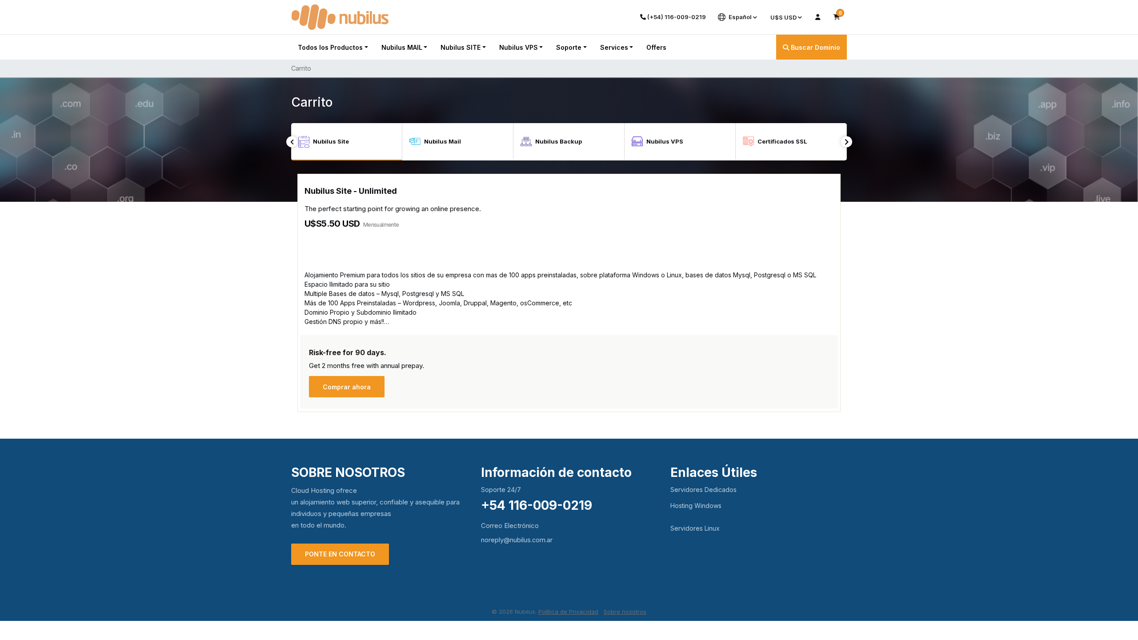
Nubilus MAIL (401, 47)
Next (846, 142)
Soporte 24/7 (501, 489)
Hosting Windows (695, 505)
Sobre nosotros (625, 611)
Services (614, 47)
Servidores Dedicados (703, 489)
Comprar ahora (347, 387)
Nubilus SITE (461, 47)
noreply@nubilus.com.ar (517, 540)
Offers (656, 47)
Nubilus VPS (518, 47)
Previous (291, 142)
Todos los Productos (330, 47)
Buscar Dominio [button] (814, 47)
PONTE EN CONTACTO (340, 554)
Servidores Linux (695, 528)
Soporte (568, 47)
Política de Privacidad (568, 611)
